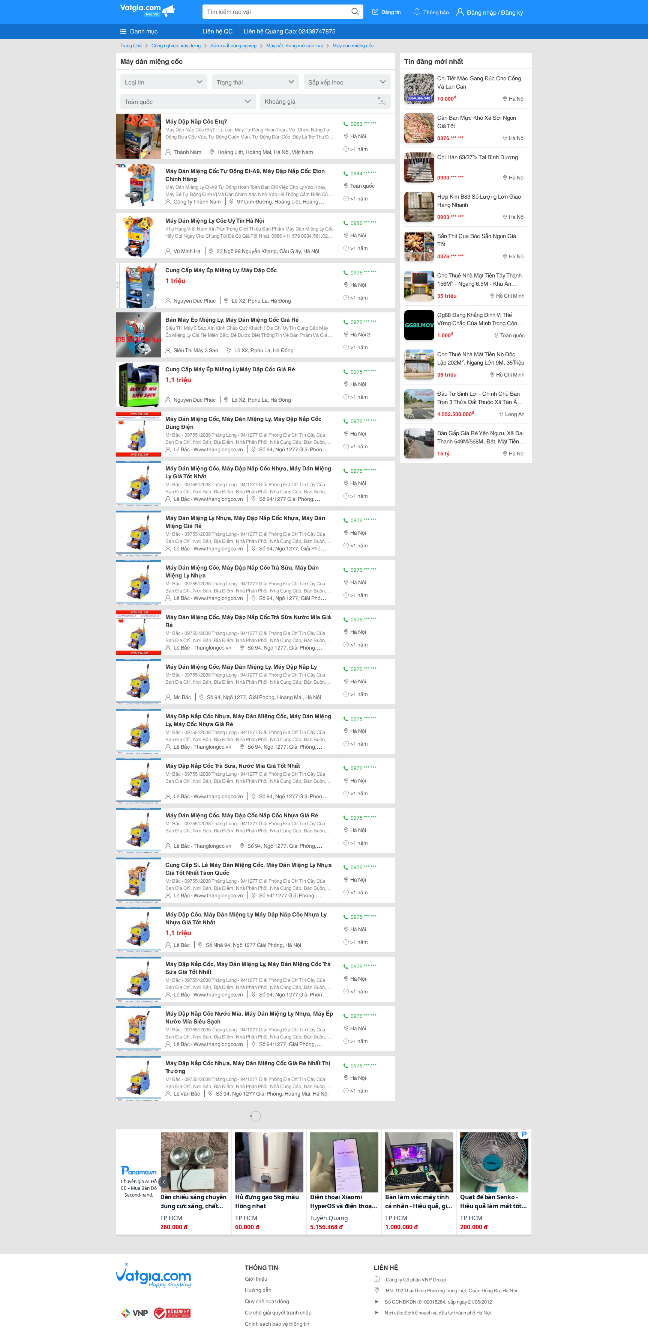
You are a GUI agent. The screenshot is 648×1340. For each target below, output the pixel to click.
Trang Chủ (131, 45)
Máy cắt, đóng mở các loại (294, 45)
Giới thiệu (256, 1278)
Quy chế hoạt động (267, 1301)
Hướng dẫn (258, 1289)
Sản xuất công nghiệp (233, 45)
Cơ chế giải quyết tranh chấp (278, 1312)
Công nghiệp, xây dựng (176, 45)
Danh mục (143, 30)
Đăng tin (391, 11)
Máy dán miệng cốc (353, 45)
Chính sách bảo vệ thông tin (277, 1323)
